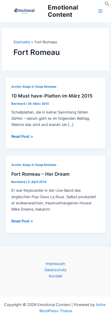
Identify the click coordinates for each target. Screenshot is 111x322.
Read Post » (22, 137)
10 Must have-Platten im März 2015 (52, 96)
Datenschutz (55, 270)
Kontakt (55, 276)
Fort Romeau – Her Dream (40, 174)
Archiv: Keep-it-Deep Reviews (34, 86)
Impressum (55, 263)
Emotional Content (63, 11)
